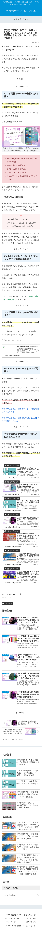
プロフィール (31, 918)
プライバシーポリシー (11, 918)
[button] (38, 895)
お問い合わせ (31, 922)
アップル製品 (8, 603)
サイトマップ (11, 922)
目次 (18, 79)
